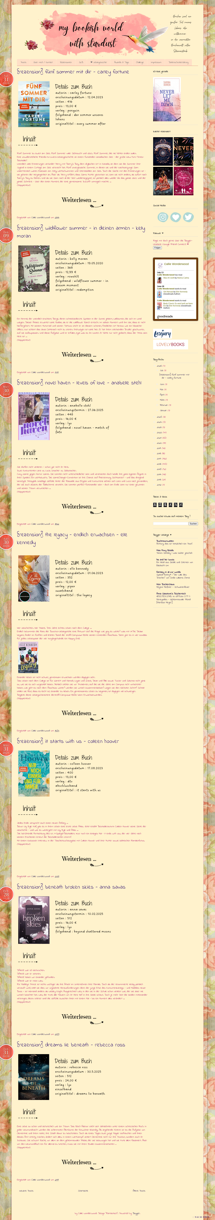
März (162, 400)
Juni (162, 384)
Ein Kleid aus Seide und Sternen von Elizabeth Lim (174, 564)
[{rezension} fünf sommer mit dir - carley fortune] (82, 202)
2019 (159, 448)
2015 (159, 469)
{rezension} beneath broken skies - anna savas (71, 887)
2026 (160, 366)
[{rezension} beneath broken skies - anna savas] (82, 1019)
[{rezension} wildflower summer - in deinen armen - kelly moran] (82, 357)
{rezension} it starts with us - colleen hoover (68, 742)
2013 (159, 480)
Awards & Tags (121, 62)
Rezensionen (66, 62)
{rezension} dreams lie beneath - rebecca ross (71, 1045)
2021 (159, 438)
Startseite (83, 1191)
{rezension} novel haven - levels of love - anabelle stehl (79, 383)
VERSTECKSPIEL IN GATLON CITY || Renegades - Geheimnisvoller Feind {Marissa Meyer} (173, 599)
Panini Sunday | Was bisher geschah (174, 553)
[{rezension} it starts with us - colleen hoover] (82, 861)
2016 (159, 464)
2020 (160, 443)
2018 (159, 453)
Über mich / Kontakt (43, 62)
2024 (160, 422)
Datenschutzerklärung (178, 62)
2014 (159, 474)
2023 (159, 427)
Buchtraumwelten (165, 541)
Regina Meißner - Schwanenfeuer (173, 587)
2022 (160, 432)
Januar (164, 410)
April (162, 395)
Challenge (140, 62)
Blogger (136, 1213)
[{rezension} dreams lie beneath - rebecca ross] (82, 1164)
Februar (164, 405)
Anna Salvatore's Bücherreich (171, 594)
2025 (160, 417)
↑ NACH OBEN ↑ (202, 1217)
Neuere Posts (26, 1191)
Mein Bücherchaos (165, 584)
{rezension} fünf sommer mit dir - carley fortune (73, 72)
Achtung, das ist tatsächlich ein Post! (174, 543)
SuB (81, 62)
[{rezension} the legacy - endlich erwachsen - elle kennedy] (82, 715)
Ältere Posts (139, 1191)
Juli (162, 370)
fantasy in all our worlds (168, 572)
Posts (23, 62)
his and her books (165, 560)
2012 (159, 485)
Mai (162, 389)
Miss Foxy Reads (165, 550)
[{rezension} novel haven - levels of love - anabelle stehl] (82, 509)
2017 (159, 459)
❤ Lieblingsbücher (99, 62)
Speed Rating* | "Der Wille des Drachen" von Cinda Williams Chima (173, 576)
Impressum (156, 62)
